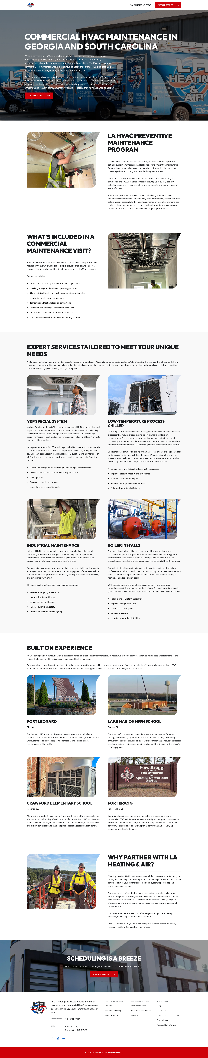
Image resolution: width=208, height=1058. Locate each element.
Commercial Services (140, 1001)
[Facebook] (52, 1038)
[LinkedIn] (63, 1038)
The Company (162, 1001)
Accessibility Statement (166, 1024)
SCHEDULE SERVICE (164, 5)
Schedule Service (35, 95)
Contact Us (161, 1010)
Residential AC (111, 1005)
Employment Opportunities (168, 1015)
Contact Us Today (142, 5)
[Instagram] (57, 1038)
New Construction (138, 1005)
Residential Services (114, 1001)
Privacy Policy (162, 1020)
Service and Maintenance (141, 1010)
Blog (159, 1005)
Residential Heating (113, 1010)
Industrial (134, 1015)
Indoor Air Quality (112, 1015)
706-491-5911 (72, 1019)
